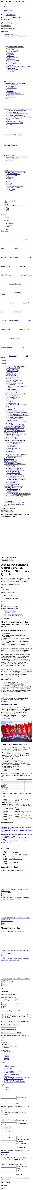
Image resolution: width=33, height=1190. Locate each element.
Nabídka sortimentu (9, 34)
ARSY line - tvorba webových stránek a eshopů (13, 1112)
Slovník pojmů (8, 1069)
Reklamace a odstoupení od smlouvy (14, 1079)
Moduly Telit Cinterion (10, 1073)
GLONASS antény (12, 57)
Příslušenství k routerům (13, 187)
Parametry (9, 612)
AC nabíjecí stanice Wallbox (15, 115)
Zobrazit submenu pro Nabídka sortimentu (15, 36)
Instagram (6, 1056)
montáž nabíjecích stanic (16, 699)
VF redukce (8, 493)
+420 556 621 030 (17, 17)
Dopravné (6, 1076)
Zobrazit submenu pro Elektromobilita (22, 109)
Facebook (10, 584)
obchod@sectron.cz (6, 19)
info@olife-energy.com (15, 859)
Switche (9, 181)
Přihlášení (10, 223)
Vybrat (7, 1129)
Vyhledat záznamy (5, 25)
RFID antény (10, 59)
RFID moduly (11, 97)
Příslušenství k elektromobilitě (15, 118)
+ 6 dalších (10, 190)
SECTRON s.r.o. (5, 22)
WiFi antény (10, 54)
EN (5, 6)
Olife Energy (9, 511)
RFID (6, 476)
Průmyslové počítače (9, 201)
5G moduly (10, 89)
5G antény (10, 53)
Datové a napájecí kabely (15, 468)
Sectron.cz (7, 12)
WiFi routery (10, 178)
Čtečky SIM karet (12, 467)
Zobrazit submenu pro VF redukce (22, 493)
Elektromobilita (8, 109)
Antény (6, 46)
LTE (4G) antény (12, 51)
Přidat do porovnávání (13, 606)
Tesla (8, 120)
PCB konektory (12, 492)
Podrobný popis (9, 611)
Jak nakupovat (8, 1068)
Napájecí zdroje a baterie (15, 474)
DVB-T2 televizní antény (14, 63)
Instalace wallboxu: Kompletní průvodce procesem (17, 1077)
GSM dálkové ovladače (10, 145)
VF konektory (9, 485)
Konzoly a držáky (13, 471)
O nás (5, 1065)
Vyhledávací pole (5, 23)
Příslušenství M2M (10, 462)
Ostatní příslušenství (13, 473)
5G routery (10, 177)
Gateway (9, 183)
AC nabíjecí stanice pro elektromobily (17, 113)
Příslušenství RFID (13, 484)
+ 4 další (9, 98)
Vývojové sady (12, 465)
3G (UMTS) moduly (13, 86)
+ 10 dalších (10, 71)
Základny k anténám (12, 69)
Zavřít (2, 1008)
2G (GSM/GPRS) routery (14, 174)
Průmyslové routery (9, 170)
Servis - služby (11, 189)
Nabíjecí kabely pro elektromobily (16, 110)
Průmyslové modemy (9, 155)
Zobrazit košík (16, 1025)
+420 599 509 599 (10, 15)
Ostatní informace (13, 615)
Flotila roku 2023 (5, 718)
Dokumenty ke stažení (13, 614)
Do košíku (3, 606)
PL (5, 7)
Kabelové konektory (14, 489)
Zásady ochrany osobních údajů (12, 1080)
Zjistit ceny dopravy (6, 1127)
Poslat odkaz (16, 584)
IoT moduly (10, 91)
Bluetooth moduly (12, 92)
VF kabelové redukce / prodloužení (18, 495)
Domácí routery (9, 459)
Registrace (10, 225)
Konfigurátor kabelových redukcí (13, 1071)
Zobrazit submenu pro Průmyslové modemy (15, 157)
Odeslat (19, 1032)
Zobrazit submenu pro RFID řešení (16, 479)
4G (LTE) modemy (12, 158)
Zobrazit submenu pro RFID (17, 476)
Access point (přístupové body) (15, 186)
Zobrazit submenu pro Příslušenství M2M (15, 463)
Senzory (9, 184)
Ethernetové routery (12, 180)
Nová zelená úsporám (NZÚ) (15, 123)
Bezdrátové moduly (9, 81)
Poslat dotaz (4, 584)
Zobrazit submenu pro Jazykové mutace (14, 1)
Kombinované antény (13, 60)
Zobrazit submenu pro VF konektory (13, 487)
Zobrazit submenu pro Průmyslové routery (15, 172)
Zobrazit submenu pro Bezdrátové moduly (15, 83)
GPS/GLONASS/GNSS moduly (16, 94)
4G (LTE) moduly (12, 88)
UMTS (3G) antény (12, 50)
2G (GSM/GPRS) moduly (14, 85)
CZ (2, 1)
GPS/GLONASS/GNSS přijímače (13, 134)
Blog (5, 202)
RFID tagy (14, 481)
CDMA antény (11, 62)
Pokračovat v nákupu (6, 1025)
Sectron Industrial (8, 10)
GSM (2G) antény (12, 48)
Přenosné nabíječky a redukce (15, 112)
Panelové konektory (13, 490)
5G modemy (10, 160)
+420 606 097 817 (14, 862)
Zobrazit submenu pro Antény (16, 46)
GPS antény (10, 56)
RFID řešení (11, 477)
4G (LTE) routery (12, 175)
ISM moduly (10, 95)
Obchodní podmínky (9, 1066)
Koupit (2, 896)
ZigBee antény (11, 68)
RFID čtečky (11, 482)
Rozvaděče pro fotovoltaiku (14, 121)
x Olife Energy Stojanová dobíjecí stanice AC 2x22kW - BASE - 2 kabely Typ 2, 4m (16, 1016)
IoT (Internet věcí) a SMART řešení (14, 431)
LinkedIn (6, 1058)
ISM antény (10, 65)
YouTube (6, 1059)
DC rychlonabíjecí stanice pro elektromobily (19, 116)
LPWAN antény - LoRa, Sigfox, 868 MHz (18, 66)
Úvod (5, 499)
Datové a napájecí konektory (16, 470)
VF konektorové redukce (15, 497)
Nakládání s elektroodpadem (11, 1074)
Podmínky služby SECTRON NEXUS (14, 1082)
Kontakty (6, 204)
